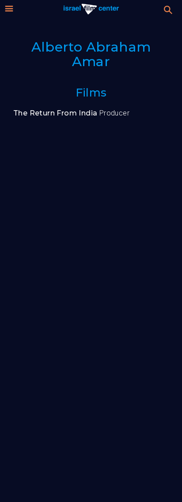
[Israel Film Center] (91, 9)
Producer (71, 113)
